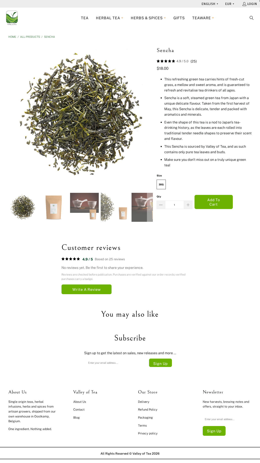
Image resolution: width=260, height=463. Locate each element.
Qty (159, 196)
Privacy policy (148, 433)
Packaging (145, 417)
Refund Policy (147, 409)
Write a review (86, 289)
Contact (79, 409)
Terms (142, 425)
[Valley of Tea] (12, 18)
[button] (109, 18)
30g (161, 184)
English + (210, 4)
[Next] (150, 114)
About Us (79, 402)
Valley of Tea (141, 453)
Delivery (143, 402)
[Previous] (11, 114)
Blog (76, 417)
